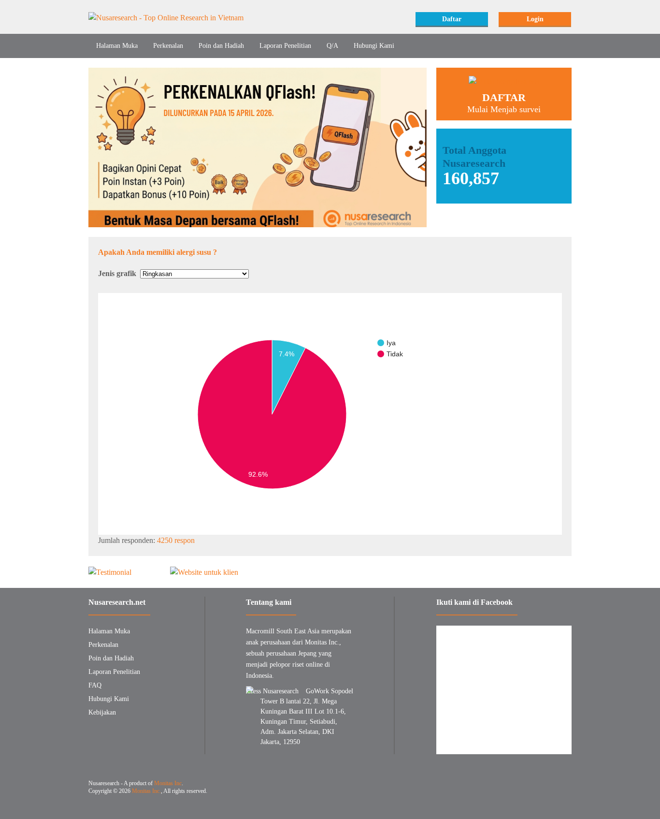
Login (535, 19)
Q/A (332, 45)
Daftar (451, 19)
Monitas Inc (168, 783)
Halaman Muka (117, 45)
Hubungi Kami (374, 45)
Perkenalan (168, 45)
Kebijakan (102, 712)
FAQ (94, 685)
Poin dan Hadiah (221, 45)
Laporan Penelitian (285, 45)
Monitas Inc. (146, 791)
